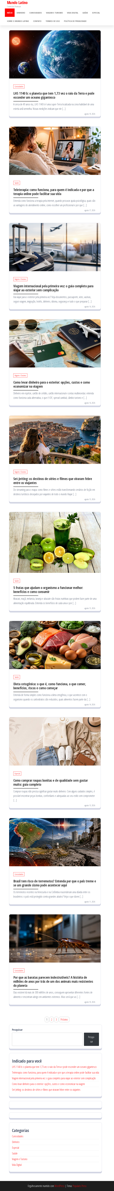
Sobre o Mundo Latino (18, 21)
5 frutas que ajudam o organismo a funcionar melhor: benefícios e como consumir (48, 589)
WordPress (59, 1186)
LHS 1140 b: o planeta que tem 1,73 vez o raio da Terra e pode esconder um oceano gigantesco (53, 95)
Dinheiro (21, 12)
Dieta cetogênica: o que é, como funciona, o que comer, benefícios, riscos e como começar (49, 685)
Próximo (64, 1019)
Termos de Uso (53, 21)
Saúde (85, 12)
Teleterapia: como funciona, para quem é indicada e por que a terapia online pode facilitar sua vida (53, 191)
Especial (96, 12)
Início (10, 12)
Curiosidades (35, 12)
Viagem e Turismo (54, 12)
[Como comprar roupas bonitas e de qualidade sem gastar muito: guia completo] (55, 741)
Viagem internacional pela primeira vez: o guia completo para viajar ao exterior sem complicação (53, 288)
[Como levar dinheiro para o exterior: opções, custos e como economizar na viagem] (55, 343)
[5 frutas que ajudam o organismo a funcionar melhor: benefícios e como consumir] (55, 542)
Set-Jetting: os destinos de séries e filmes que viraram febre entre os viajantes (52, 480)
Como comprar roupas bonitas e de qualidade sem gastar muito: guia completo (50, 782)
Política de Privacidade (75, 21)
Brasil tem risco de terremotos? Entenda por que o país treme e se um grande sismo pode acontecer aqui (54, 883)
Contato (37, 21)
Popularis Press (79, 1186)
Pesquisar (17, 1030)
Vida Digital (72, 12)
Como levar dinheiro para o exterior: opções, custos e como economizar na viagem (51, 384)
